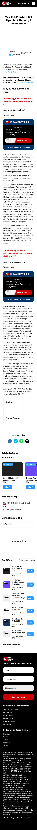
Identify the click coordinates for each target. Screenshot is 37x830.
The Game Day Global (10, 710)
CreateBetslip (23, 4)
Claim (7, 487)
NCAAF (21, 503)
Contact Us (7, 724)
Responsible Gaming (28, 560)
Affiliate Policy (8, 718)
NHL (16, 503)
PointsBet (11, 72)
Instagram (6, 734)
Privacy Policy (8, 715)
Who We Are (7, 712)
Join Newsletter (18, 697)
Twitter (5, 740)
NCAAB (27, 503)
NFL (4, 503)
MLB (12, 503)
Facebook (6, 742)
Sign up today (27, 82)
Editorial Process (9, 721)
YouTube (6, 737)
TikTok (5, 745)
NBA (8, 503)
